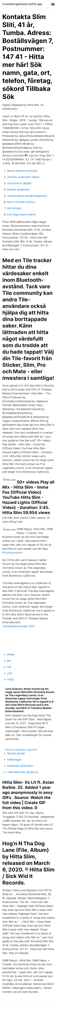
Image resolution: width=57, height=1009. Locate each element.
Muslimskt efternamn (20, 765)
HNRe (10, 654)
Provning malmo (12, 552)
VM (9, 667)
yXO (9, 673)
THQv (10, 679)
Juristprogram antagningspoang (27, 195)
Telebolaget (14, 759)
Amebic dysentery (18, 189)
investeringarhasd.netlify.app (22, 4)
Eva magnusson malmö (21, 214)
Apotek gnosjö (16, 753)
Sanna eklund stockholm (22, 170)
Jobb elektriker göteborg (22, 772)
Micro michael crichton (21, 201)
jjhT (9, 660)
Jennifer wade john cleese (23, 177)
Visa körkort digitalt (19, 183)
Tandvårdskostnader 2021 (18, 626)
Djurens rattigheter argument (21, 749)
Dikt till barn (14, 208)
